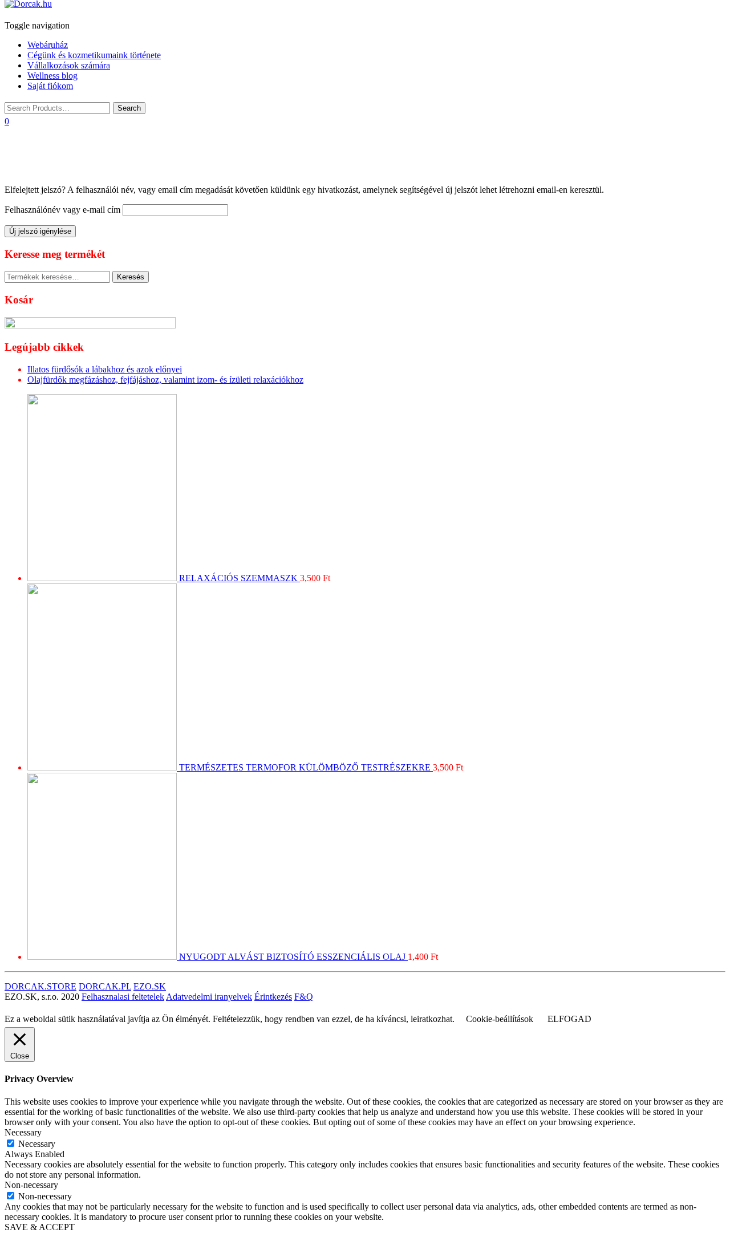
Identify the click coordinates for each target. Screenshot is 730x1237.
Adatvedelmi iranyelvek (209, 996)
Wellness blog (52, 75)
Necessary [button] (23, 1132)
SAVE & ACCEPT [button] (40, 1227)
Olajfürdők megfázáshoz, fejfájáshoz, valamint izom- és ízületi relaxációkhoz (165, 379)
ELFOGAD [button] (569, 1019)
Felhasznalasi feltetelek (123, 996)
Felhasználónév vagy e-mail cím (62, 209)
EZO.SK (149, 986)
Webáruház (47, 45)
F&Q (303, 996)
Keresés (130, 277)
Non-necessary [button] (31, 1185)
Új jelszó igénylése (40, 231)
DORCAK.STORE (40, 986)
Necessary (36, 1144)
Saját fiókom (50, 86)
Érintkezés (273, 996)
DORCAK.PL (105, 986)
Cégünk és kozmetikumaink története (94, 55)
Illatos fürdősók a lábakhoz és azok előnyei (104, 369)
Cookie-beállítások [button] (499, 1019)
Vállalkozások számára (68, 65)
